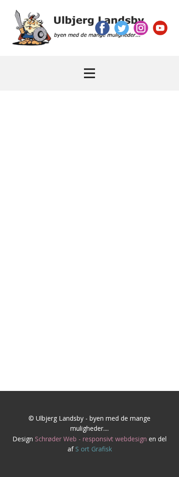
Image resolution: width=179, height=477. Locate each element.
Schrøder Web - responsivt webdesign (91, 438)
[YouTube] (160, 28)
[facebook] (102, 28)
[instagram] (141, 28)
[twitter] (121, 28)
